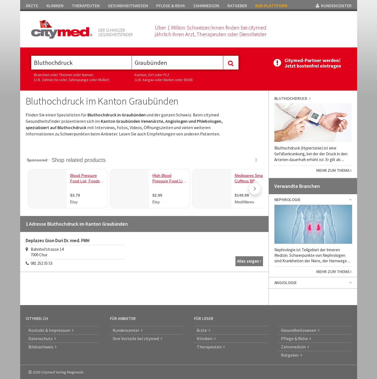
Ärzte (203, 330)
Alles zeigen (248, 261)
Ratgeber (291, 355)
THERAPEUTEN (86, 5)
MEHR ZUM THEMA (333, 170)
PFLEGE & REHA (170, 5)
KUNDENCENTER (335, 5)
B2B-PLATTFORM (271, 5)
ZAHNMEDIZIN (206, 5)
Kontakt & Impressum (50, 330)
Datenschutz (41, 338)
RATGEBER (237, 5)
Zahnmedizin (294, 346)
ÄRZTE (32, 5)
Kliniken (205, 338)
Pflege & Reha (295, 338)
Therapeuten (210, 346)
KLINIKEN (54, 5)
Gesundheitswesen (299, 330)
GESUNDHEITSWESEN (128, 5)
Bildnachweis (41, 346)
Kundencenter (127, 330)
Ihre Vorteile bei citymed (137, 338)
